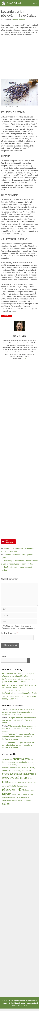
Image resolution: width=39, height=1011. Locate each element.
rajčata (7, 794)
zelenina (6, 800)
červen (6, 548)
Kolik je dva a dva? (9, 633)
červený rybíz (21, 800)
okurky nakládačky (23, 771)
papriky (17, 782)
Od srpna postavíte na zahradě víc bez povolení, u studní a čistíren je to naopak (19, 720)
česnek (28, 800)
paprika (11, 782)
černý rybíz (14, 800)
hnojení (5, 762)
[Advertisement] (19, 57)
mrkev (19, 765)
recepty (14, 794)
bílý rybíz (9, 759)
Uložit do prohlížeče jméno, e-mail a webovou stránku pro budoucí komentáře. (19, 627)
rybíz (18, 794)
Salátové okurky (26, 794)
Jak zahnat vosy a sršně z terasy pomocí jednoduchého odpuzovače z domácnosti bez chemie (19, 712)
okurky (12, 770)
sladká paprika (6, 797)
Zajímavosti (12, 551)
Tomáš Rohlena (8, 734)
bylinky (4, 759)
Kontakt (11, 1003)
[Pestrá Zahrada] (3, 3)
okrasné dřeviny (7, 767)
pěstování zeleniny (30, 790)
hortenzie (30, 762)
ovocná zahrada (19, 773)
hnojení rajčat (12, 762)
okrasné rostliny (28, 767)
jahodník (4, 765)
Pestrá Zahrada (14, 3)
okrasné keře (16, 767)
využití (3, 558)
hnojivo (25, 762)
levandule (7, 555)
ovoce (5, 773)
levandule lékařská (19, 555)
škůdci (6, 803)
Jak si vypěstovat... (17, 548)
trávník (17, 797)
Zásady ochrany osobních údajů (26, 1003)
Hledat (3, 656)
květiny (14, 765)
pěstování (31, 555)
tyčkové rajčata (25, 797)
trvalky (13, 797)
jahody (9, 765)
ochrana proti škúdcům (28, 765)
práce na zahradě (26, 782)
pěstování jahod (22, 786)
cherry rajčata (21, 759)
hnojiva (19, 762)
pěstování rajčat (13, 789)
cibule (31, 759)
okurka (5, 770)
